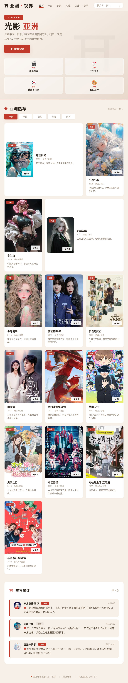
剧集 (59, 5)
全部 (11, 117)
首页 (41, 5)
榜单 (86, 5)
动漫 (68, 5)
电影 (50, 5)
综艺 (77, 5)
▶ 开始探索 (17, 49)
